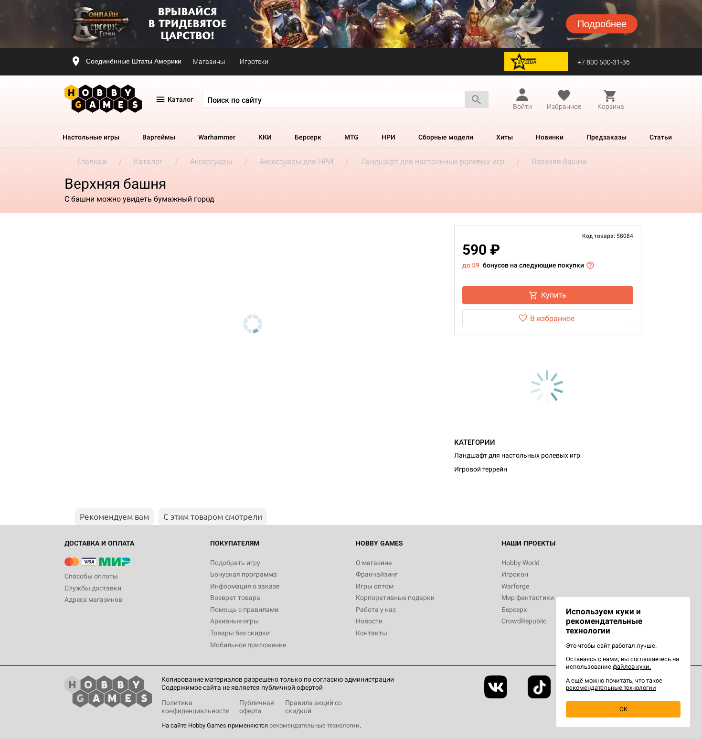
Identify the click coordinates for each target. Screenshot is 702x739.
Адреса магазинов (93, 599)
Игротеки (254, 61)
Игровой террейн (480, 469)
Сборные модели (445, 137)
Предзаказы (606, 137)
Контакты (371, 633)
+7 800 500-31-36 (603, 62)
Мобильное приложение (248, 645)
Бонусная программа (243, 574)
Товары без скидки (240, 633)
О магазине (374, 563)
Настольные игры (91, 137)
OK (623, 709)
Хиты (504, 137)
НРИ (388, 137)
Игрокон (514, 574)
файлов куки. (632, 666)
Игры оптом (375, 586)
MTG (351, 137)
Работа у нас (376, 609)
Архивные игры (234, 621)
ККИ (265, 137)
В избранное (552, 318)
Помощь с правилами (244, 609)
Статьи (660, 137)
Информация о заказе (244, 586)
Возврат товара (235, 597)
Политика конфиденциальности (195, 707)
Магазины (209, 61)
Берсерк (308, 137)
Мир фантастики (527, 597)
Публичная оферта (256, 707)
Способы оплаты (91, 576)
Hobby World (520, 563)
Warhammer (216, 137)
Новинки (550, 137)
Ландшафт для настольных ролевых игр (517, 455)
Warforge (515, 586)
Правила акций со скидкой (313, 707)
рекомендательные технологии (314, 725)
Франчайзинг (377, 574)
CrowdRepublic (523, 621)
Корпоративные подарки (395, 597)
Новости (369, 621)
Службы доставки (92, 588)
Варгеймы (158, 137)
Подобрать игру (235, 563)
